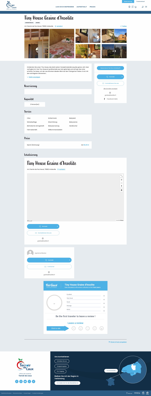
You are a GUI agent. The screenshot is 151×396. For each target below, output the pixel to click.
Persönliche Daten (17, 393)
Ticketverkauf (140, 1)
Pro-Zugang (60, 371)
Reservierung (128, 1)
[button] (142, 6)
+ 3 (114, 51)
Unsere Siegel (27, 393)
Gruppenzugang (61, 366)
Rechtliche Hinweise (6, 393)
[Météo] (136, 8)
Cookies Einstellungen (37, 393)
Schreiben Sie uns (62, 361)
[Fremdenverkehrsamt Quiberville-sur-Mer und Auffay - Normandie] (11, 5)
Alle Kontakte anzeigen (110, 89)
